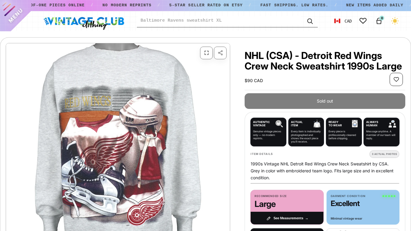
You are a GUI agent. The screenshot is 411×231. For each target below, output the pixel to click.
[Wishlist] (363, 21)
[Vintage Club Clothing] (84, 21)
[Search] (309, 20)
